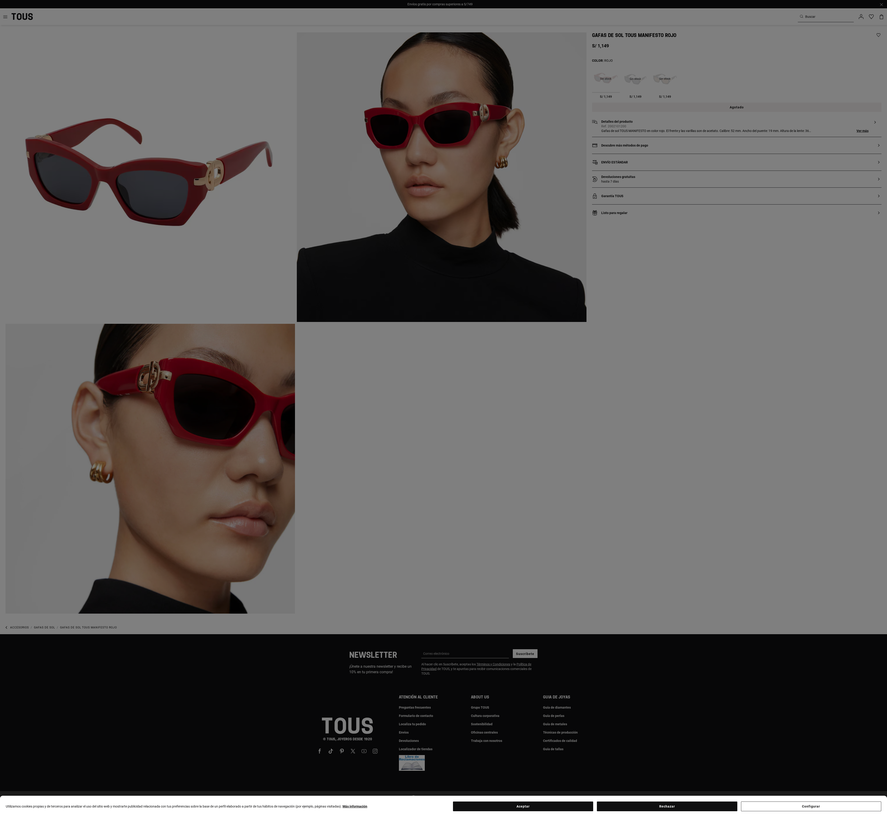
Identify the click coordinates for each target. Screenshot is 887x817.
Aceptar (523, 806)
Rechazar (667, 806)
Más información (355, 806)
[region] (443, 806)
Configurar (811, 806)
